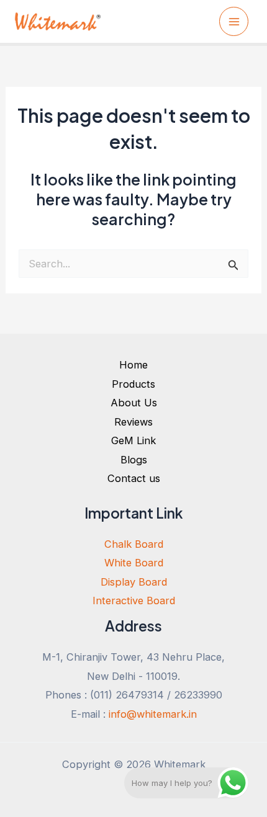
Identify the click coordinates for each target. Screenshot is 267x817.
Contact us (133, 478)
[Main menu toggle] (233, 21)
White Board (133, 562)
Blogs (133, 459)
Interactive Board (134, 600)
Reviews (133, 422)
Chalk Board (133, 544)
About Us (134, 402)
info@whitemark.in (153, 714)
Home (133, 365)
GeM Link (133, 440)
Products (133, 384)
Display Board (134, 582)
